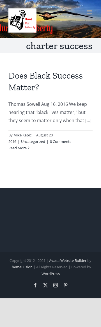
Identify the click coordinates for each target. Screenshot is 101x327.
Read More (17, 147)
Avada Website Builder (67, 260)
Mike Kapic (22, 135)
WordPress (51, 273)
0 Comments (60, 141)
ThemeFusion (21, 266)
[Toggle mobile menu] (90, 12)
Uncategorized (33, 141)
